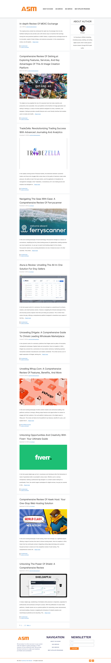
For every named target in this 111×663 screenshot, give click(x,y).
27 (25, 625)
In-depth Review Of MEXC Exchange (39, 23)
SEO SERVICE (68, 9)
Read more (35, 42)
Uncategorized (24, 45)
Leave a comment (25, 47)
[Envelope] (93, 661)
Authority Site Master (27, 660)
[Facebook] (90, 661)
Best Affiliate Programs (26, 424)
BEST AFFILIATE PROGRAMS (82, 9)
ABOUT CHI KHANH (48, 9)
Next (29, 625)
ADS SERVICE (59, 9)
